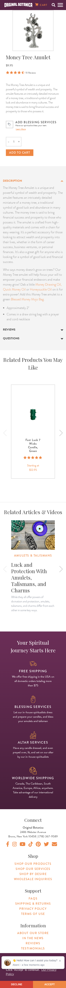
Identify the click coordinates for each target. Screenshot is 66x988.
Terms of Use (33, 914)
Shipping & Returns (33, 904)
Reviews (33, 943)
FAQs (33, 898)
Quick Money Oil (14, 289)
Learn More (21, 129)
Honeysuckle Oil (41, 289)
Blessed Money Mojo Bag (27, 299)
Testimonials (33, 948)
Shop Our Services (33, 869)
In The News (33, 938)
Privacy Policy (33, 909)
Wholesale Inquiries (33, 879)
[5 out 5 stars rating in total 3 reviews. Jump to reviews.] (33, 457)
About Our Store (33, 933)
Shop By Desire (33, 874)
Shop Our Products (32, 864)
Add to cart (19, 152)
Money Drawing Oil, (48, 284)
